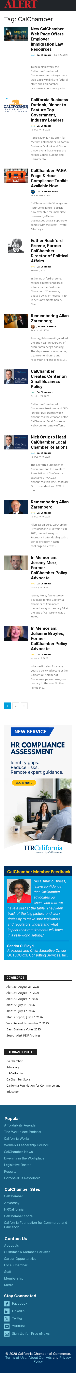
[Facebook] (7, 1303)
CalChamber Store (47, 191)
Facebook (19, 1303)
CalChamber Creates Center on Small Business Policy (49, 379)
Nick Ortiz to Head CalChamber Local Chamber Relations (49, 442)
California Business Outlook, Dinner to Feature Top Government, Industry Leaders (49, 110)
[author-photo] (33, 55)
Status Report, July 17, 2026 (24, 1017)
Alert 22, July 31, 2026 (20, 1005)
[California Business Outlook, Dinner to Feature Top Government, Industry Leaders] (16, 105)
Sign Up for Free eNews (31, 1333)
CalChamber (44, 54)
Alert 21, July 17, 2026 (20, 1011)
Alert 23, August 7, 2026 (22, 999)
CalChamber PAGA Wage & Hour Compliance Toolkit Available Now (49, 178)
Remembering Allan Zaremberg (50, 318)
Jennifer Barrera (46, 326)
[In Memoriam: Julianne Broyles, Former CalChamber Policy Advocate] (16, 633)
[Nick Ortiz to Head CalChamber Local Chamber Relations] (16, 442)
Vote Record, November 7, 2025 (27, 1023)
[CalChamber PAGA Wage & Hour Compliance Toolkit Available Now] (16, 176)
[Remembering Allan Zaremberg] (16, 321)
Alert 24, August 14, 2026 (23, 993)
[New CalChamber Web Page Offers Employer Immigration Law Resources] (16, 34)
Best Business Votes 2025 (23, 1029)
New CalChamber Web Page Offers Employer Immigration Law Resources (47, 39)
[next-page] (24, 705)
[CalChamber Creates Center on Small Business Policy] (16, 376)
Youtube (18, 1326)
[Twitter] (7, 1318)
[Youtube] (7, 1326)
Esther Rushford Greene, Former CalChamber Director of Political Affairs (49, 250)
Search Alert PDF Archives (23, 1035)
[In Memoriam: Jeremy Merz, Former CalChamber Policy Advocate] (16, 563)
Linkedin (18, 1311)
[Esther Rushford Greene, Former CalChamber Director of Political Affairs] (16, 246)
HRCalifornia (14, 1073)
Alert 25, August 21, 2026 (23, 986)
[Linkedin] (7, 1311)
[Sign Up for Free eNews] (7, 1334)
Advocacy (12, 1067)
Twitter (17, 1318)
